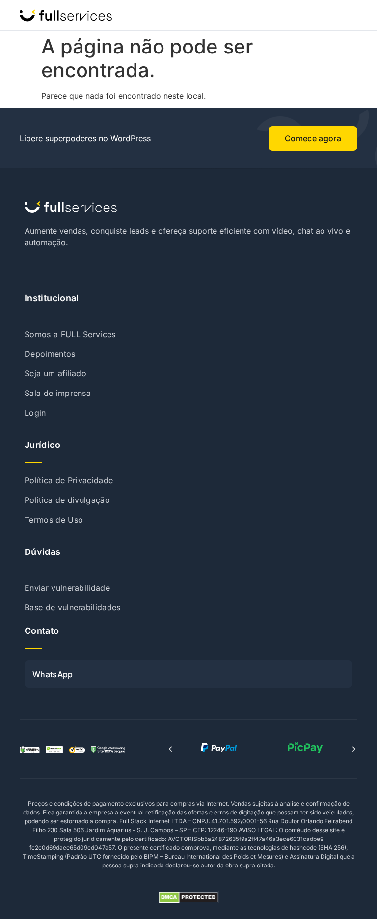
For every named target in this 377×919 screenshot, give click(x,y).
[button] (170, 749)
